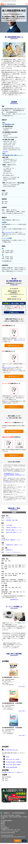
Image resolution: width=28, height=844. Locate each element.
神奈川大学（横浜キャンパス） (14, 532)
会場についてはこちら (19, 340)
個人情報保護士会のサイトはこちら (11, 473)
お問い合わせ (4, 826)
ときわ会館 (9, 525)
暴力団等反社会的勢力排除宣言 (8, 832)
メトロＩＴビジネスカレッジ (13, 552)
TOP (24, 840)
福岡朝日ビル (9, 550)
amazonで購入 (21, 686)
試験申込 (18, 840)
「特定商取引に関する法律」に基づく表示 (10, 829)
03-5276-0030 (8, 481)
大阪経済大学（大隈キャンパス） (14, 544)
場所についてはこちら (7, 232)
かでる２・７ (9, 517)
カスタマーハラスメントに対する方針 (9, 831)
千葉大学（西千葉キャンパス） (14, 527)
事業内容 (3, 823)
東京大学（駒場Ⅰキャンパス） (14, 530)
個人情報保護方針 (5, 828)
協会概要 (3, 822)
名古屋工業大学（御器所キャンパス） (11, 539)
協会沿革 (3, 825)
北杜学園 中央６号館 (12, 520)
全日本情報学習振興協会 (6, 820)
